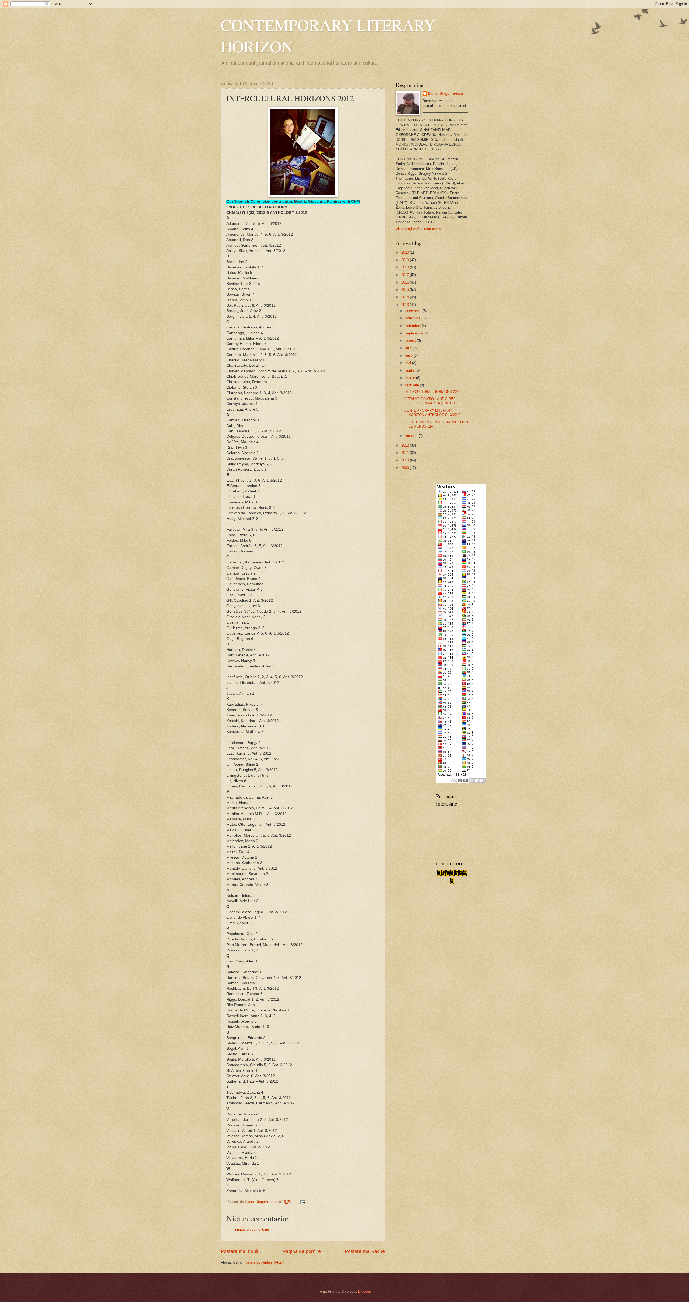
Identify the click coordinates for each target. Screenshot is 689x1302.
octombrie (413, 326)
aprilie (410, 370)
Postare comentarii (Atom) (263, 1262)
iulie (409, 348)
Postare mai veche (365, 1251)
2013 (405, 305)
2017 (405, 275)
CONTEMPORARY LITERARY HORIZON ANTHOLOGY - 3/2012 (432, 412)
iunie (409, 356)
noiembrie (413, 318)
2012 (405, 445)
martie (410, 378)
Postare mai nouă (240, 1251)
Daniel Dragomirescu (445, 94)
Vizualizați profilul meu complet (420, 229)
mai (408, 363)
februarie (412, 385)
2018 (405, 267)
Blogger (364, 1291)
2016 (405, 282)
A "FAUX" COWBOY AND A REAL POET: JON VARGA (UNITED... (431, 401)
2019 (405, 260)
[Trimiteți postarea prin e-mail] (302, 1202)
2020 (405, 252)
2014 (405, 297)
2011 (405, 453)
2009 (405, 468)
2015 (405, 290)
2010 (405, 460)
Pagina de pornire (302, 1251)
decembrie (414, 311)
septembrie (414, 333)
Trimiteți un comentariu (251, 1229)
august (411, 340)
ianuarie (412, 436)
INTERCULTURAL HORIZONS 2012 (432, 392)
